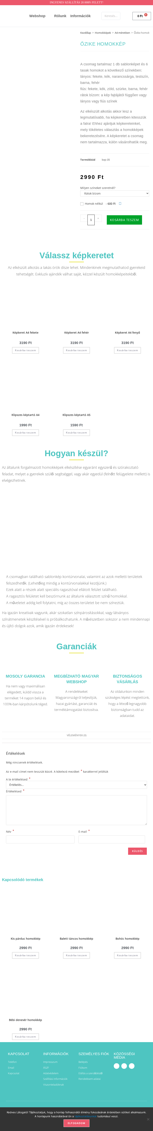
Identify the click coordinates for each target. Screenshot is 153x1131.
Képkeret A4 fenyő (127, 332)
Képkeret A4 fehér (76, 332)
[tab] (76, 735)
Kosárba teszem (124, 220)
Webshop (37, 16)
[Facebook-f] (116, 1066)
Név (10, 831)
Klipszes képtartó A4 (25, 415)
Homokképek (103, 32)
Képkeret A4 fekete (25, 332)
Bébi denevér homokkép (25, 1020)
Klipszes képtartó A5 (76, 415)
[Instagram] (131, 1066)
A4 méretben (122, 32)
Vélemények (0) (76, 735)
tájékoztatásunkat (86, 1116)
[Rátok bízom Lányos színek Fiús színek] (114, 193)
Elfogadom (76, 1123)
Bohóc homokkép (127, 938)
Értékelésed (15, 791)
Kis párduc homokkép (25, 938)
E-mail (84, 831)
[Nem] (148, 1119)
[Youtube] (124, 1066)
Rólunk (60, 16)
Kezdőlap (85, 32)
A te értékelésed (18, 779)
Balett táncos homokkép (76, 938)
